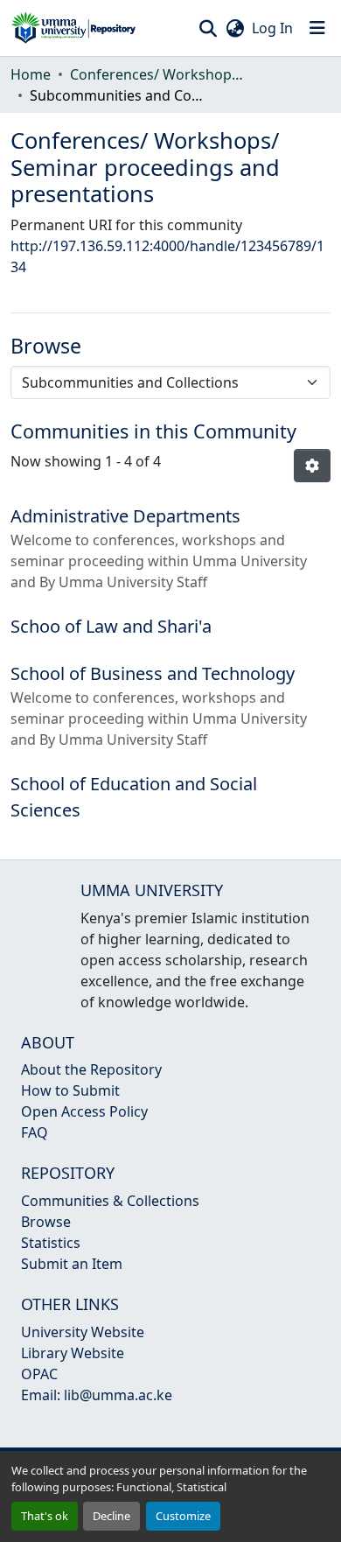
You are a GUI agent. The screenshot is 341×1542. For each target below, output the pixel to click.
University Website (82, 1332)
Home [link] (30, 74)
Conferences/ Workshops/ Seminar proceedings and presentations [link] (157, 74)
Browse (46, 1221)
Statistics (50, 1242)
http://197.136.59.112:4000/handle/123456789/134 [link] (167, 256)
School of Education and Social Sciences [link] (133, 797)
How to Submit (70, 1090)
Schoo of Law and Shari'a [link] (111, 626)
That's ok (44, 1516)
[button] (73, 28)
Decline (111, 1516)
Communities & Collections (110, 1200)
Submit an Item (71, 1263)
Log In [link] (272, 28)
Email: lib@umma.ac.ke (96, 1395)
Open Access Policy (84, 1111)
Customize (183, 1516)
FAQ (34, 1132)
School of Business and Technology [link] (152, 673)
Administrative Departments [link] (125, 516)
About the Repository (91, 1069)
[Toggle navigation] (317, 28)
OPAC (39, 1374)
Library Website (72, 1353)
